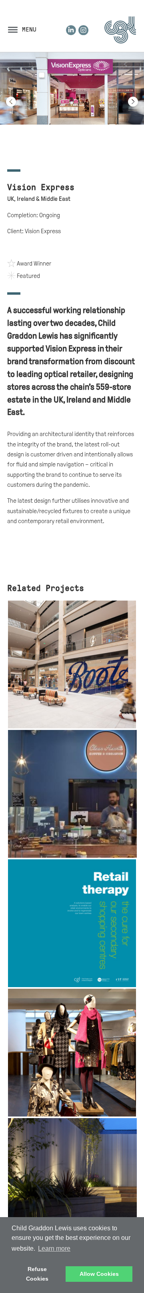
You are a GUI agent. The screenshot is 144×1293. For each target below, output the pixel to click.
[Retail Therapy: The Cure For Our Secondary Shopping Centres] (72, 985)
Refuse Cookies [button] (37, 1274)
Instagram (83, 30)
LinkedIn (71, 30)
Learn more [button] (54, 1248)
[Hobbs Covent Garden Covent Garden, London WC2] (72, 1114)
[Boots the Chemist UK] (72, 726)
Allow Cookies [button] (99, 1274)
